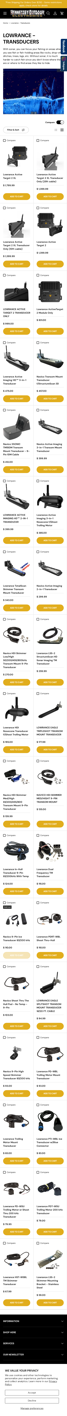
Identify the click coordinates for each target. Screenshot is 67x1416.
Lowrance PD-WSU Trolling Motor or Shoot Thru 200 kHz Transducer (16, 1211)
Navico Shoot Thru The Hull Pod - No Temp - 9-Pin (16, 1004)
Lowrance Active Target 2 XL (12, 176)
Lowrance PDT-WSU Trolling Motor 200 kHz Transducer (50, 1210)
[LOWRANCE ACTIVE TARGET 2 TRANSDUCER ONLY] (16, 291)
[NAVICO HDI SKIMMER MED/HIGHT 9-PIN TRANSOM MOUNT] (50, 777)
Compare (50, 122)
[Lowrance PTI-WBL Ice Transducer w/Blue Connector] (50, 1121)
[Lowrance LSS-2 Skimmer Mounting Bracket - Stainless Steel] (50, 1259)
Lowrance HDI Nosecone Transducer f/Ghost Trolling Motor (15, 731)
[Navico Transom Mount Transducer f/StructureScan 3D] (50, 358)
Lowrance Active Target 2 (46, 243)
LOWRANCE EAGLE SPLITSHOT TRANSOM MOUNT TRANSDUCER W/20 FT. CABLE (49, 1006)
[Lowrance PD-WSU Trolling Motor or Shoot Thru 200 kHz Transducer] (16, 1188)
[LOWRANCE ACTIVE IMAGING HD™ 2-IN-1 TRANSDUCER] (16, 497)
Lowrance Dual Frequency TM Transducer (45, 873)
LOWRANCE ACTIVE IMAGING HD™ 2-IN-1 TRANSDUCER (15, 518)
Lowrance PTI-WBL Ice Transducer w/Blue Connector (49, 1142)
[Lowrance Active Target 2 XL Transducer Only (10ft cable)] (16, 224)
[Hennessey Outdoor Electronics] (64, 63)
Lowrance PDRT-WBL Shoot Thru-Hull (48, 938)
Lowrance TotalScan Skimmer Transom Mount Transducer (14, 589)
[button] (62, 13)
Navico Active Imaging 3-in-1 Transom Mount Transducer (49, 448)
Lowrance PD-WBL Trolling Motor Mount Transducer (48, 1075)
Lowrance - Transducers (20, 23)
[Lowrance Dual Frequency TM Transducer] (50, 851)
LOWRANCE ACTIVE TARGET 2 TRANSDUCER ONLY (16, 313)
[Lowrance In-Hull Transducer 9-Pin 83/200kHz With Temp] (16, 851)
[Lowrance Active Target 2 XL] (16, 156)
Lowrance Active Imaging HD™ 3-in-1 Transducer (14, 380)
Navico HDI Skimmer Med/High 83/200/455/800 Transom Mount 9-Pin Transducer (15, 802)
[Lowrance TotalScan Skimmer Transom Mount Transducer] (16, 568)
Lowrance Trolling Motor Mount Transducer (13, 1142)
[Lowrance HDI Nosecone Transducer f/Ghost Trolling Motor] (16, 709)
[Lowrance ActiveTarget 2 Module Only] (50, 291)
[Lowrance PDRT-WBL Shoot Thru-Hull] (50, 919)
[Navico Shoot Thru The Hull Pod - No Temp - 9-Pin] (16, 982)
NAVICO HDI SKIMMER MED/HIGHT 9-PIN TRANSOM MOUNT (49, 798)
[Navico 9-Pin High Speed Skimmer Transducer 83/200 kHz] (16, 1053)
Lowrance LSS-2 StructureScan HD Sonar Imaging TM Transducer (47, 658)
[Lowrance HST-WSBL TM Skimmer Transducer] (16, 1259)
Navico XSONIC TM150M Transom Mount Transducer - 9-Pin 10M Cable (16, 449)
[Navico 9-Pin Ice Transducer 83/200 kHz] (16, 919)
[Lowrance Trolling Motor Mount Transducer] (16, 1121)
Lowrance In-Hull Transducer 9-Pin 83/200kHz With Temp (16, 873)
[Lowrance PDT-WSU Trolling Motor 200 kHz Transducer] (50, 1188)
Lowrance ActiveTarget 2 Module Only (50, 311)
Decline (32, 1400)
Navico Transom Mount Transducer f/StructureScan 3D (50, 380)
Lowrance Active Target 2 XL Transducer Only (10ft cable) (16, 245)
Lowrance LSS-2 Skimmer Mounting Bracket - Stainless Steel (48, 1282)
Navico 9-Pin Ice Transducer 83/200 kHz (16, 938)
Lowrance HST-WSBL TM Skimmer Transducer (15, 1281)
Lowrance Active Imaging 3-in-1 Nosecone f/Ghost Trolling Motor (47, 520)
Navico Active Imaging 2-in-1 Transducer (49, 587)
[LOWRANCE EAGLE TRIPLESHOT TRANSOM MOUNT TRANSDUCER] (50, 709)
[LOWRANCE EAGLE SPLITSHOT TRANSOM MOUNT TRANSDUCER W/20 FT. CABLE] (50, 982)
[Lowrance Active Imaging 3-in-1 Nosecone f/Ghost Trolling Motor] (50, 497)
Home (5, 23)
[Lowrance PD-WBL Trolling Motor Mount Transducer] (50, 1053)
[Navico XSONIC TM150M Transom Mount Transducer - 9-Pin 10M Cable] (16, 426)
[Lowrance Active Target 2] (50, 224)
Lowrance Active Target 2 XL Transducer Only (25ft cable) (50, 178)
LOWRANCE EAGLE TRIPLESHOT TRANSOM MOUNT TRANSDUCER (50, 731)
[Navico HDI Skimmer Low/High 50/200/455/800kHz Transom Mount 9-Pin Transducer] (16, 635)
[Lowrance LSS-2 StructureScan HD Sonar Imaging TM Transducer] (50, 635)
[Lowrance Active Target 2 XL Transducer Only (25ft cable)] (50, 156)
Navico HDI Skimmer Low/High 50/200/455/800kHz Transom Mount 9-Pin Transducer (15, 660)
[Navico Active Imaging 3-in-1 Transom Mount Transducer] (50, 426)
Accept (32, 1392)
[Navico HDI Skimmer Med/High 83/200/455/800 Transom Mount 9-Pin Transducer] (16, 777)
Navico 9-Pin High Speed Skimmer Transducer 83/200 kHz (16, 1075)
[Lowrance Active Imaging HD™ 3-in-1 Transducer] (16, 358)
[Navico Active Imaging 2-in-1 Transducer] (50, 568)
